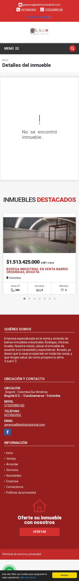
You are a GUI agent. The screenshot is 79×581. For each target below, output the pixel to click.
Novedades (13, 475)
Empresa (12, 481)
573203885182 (54, 9)
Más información (28, 577)
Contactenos (14, 487)
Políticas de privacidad (21, 492)
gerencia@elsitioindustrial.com (24, 424)
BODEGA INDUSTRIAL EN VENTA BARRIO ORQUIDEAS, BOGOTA (37, 270)
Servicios (12, 470)
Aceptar (64, 575)
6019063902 (28, 9)
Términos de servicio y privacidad (21, 554)
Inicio (5, 60)
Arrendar (12, 464)
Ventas (11, 458)
